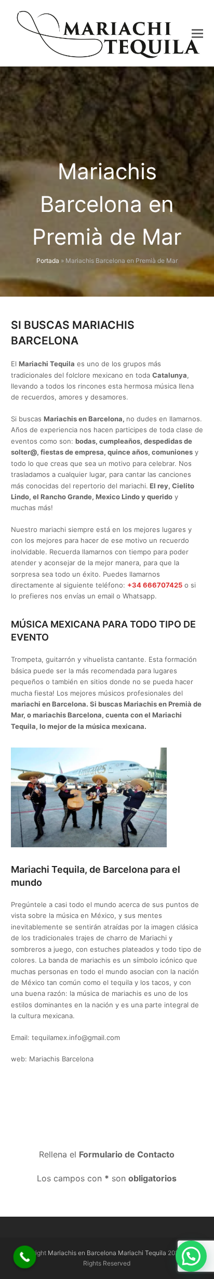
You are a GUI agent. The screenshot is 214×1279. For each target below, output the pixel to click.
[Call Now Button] (25, 1257)
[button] (197, 33)
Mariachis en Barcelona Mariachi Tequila (107, 1253)
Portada (47, 260)
